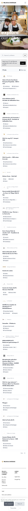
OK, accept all (9, 504)
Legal (3, 491)
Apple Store (17, 476)
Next (22, 453)
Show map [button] (23, 70)
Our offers (4, 477)
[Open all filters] (25, 55)
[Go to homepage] (8, 2)
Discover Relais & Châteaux (4, 481)
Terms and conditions (6, 494)
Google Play (17, 479)
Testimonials (4, 485)
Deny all (20, 504)
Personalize (13, 508)
